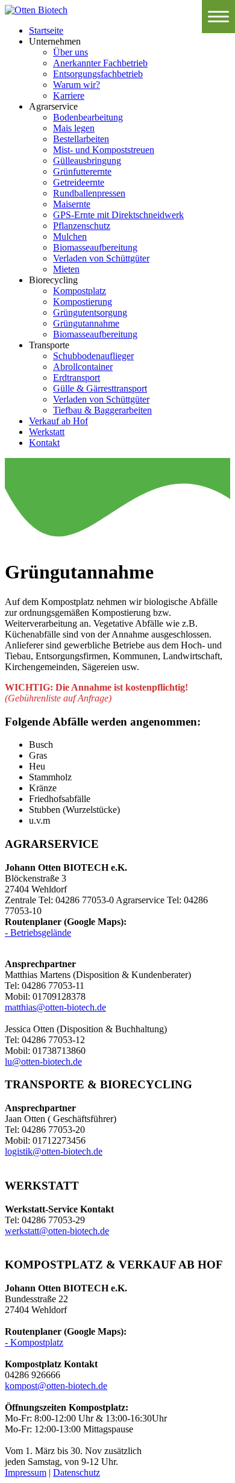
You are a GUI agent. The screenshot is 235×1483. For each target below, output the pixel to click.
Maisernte (71, 204)
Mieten (66, 269)
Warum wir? (76, 85)
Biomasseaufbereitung (95, 247)
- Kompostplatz (34, 1342)
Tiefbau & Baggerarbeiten (102, 410)
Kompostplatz (79, 291)
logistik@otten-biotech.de (53, 1151)
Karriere (68, 95)
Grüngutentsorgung (90, 312)
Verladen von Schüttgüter (101, 258)
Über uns (70, 52)
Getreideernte (78, 182)
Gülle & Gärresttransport (100, 388)
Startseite (46, 30)
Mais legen (74, 128)
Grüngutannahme (86, 323)
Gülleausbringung (87, 160)
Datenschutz (76, 1472)
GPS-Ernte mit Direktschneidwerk (118, 215)
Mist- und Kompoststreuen (103, 150)
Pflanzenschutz (81, 226)
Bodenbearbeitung (88, 117)
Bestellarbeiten (81, 139)
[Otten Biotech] (36, 10)
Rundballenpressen (89, 193)
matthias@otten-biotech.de (55, 1007)
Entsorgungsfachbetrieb (98, 74)
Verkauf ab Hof (58, 421)
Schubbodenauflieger (93, 356)
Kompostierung (82, 301)
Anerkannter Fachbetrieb (100, 63)
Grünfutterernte (82, 171)
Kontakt (44, 442)
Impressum (25, 1472)
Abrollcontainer (83, 367)
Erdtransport (76, 377)
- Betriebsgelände (38, 932)
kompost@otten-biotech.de (56, 1386)
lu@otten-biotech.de (43, 1061)
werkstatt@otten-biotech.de (57, 1231)
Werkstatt (46, 432)
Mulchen (70, 236)
